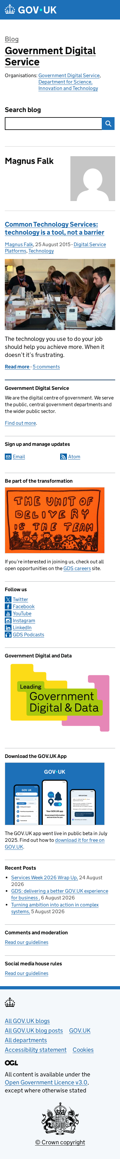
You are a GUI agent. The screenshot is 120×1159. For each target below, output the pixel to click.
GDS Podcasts (28, 635)
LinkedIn (22, 627)
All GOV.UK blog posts (34, 1030)
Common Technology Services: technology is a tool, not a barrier (54, 228)
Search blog (23, 110)
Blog (12, 39)
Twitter (20, 599)
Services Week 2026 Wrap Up (44, 877)
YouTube (22, 613)
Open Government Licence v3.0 (46, 1082)
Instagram (24, 620)
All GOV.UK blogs (27, 1021)
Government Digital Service (50, 56)
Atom (74, 457)
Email (19, 457)
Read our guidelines (26, 942)
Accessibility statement (36, 1049)
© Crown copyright (60, 1142)
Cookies (83, 1049)
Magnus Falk (19, 244)
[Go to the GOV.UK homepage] (31, 10)
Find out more (20, 423)
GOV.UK (80, 1030)
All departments (26, 1040)
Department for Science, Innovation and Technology (68, 85)
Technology (41, 251)
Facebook (24, 606)
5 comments (46, 367)
